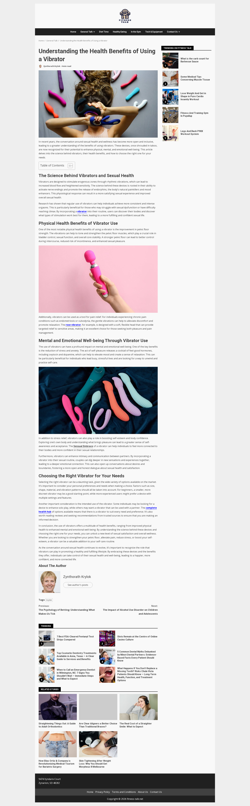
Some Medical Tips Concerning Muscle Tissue (170, 79)
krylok (49, 600)
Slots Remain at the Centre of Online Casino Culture (107, 639)
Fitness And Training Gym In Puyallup (170, 115)
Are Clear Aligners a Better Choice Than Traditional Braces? (98, 707)
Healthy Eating (120, 32)
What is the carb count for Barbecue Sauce (170, 61)
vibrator (82, 211)
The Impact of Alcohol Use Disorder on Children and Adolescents (130, 609)
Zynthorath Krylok (51, 66)
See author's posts (78, 584)
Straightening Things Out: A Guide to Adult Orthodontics (58, 707)
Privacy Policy (102, 792)
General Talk (86, 32)
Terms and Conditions (124, 792)
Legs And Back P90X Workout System (170, 133)
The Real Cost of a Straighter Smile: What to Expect (139, 707)
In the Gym (136, 32)
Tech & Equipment (154, 32)
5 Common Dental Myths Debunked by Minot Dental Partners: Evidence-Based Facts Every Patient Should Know (107, 657)
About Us (143, 792)
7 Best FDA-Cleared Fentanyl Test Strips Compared (47, 639)
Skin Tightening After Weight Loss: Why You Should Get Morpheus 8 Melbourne (98, 744)
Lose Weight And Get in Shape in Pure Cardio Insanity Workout (170, 97)
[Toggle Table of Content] (69, 165)
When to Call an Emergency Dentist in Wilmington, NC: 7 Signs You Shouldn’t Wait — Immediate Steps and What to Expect (47, 675)
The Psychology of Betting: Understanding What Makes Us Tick (67, 609)
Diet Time (104, 32)
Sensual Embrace (83, 446)
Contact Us (172, 32)
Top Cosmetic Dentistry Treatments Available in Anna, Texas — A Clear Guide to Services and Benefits (47, 657)
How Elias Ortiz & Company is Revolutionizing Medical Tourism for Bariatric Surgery (58, 744)
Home (73, 32)
